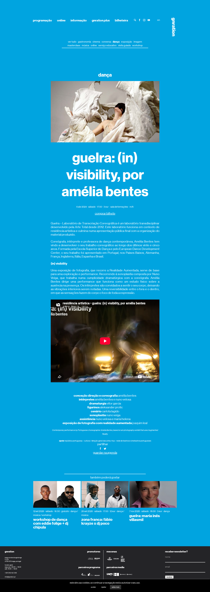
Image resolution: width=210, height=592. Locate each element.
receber (169, 577)
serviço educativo (107, 45)
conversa (106, 41)
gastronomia (84, 41)
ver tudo (72, 41)
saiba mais (115, 587)
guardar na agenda (105, 452)
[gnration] (172, 27)
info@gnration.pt (10, 577)
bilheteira (121, 20)
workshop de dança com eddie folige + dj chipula (50, 523)
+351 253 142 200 (11, 573)
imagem (138, 41)
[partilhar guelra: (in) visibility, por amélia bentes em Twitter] (105, 448)
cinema (96, 41)
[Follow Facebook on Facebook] (139, 20)
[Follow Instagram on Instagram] (144, 20)
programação (42, 20)
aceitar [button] (93, 587)
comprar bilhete (105, 213)
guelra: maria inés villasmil (144, 518)
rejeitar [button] (103, 587)
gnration (101, 20)
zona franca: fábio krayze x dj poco (96, 521)
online (61, 20)
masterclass (73, 45)
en (158, 19)
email (167, 566)
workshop (137, 45)
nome (167, 557)
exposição (126, 41)
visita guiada (124, 45)
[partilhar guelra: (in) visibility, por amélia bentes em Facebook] (100, 448)
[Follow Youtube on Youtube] (149, 20)
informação (79, 20)
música (85, 45)
